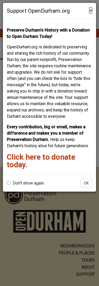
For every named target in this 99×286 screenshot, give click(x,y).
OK (86, 183)
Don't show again (28, 183)
